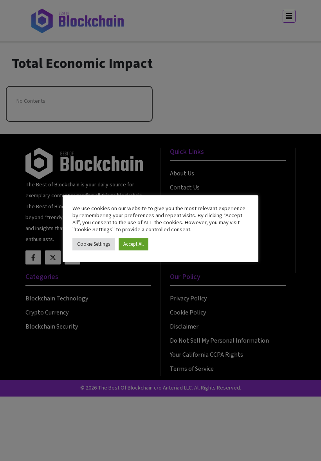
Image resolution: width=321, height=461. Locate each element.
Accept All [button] (133, 244)
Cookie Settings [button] (93, 244)
